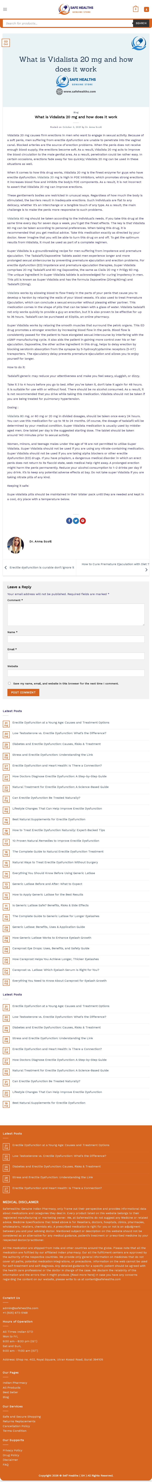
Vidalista (13, 293)
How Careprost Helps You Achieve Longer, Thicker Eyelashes (55, 959)
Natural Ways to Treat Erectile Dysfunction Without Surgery (55, 862)
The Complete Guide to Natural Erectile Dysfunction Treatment (57, 851)
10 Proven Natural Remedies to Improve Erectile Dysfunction (55, 840)
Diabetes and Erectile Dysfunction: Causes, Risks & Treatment (56, 744)
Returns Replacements (19, 1421)
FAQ (6, 1464)
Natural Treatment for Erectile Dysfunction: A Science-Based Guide (60, 787)
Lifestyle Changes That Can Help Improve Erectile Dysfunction (57, 808)
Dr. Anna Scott (93, 127)
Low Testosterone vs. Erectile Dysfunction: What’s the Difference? (59, 733)
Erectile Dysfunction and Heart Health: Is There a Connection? (57, 765)
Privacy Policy (12, 1450)
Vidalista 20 (45, 177)
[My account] (146, 9)
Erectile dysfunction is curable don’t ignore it (41, 567)
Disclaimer (10, 1460)
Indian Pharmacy (15, 1382)
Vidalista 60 (15, 218)
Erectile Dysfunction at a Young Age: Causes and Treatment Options (60, 722)
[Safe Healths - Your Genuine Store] (76, 9)
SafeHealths (85, 1217)
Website (12, 666)
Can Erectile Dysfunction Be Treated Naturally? (46, 797)
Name (12, 632)
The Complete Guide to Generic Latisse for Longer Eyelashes (55, 916)
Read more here (83, 1275)
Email (12, 649)
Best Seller (10, 1392)
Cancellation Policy (16, 1426)
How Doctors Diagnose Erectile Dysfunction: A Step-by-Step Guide (59, 776)
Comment (15, 600)
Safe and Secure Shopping (22, 1416)
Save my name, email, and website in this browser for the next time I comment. (66, 683)
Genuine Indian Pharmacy (38, 1208)
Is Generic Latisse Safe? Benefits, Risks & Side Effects (50, 905)
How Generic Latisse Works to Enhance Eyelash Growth (51, 937)
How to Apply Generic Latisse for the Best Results (47, 894)
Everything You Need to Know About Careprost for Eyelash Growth (59, 980)
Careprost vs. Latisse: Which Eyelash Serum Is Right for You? (55, 970)
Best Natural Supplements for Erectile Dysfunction (48, 819)
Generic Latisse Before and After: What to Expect (47, 884)
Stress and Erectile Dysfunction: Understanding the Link (52, 754)
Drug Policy (11, 1455)
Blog (76, 112)
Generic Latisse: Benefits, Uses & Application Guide (48, 927)
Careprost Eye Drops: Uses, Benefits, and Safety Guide (50, 948)
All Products (11, 1387)
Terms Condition (14, 1430)
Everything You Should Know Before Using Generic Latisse (53, 873)
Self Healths (70, 1475)
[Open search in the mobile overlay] (76, 23)
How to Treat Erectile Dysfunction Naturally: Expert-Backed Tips (58, 830)
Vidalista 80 (15, 416)
